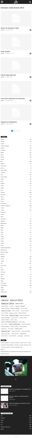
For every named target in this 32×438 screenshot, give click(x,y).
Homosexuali (3, 203)
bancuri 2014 (7, 303)
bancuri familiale (5, 326)
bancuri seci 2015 (5, 333)
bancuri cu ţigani (22, 321)
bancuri (4, 300)
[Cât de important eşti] (16, 65)
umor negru (20, 335)
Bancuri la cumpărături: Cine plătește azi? (20, 389)
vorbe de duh (26, 335)
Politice (2, 238)
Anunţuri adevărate (5, 145)
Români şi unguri (4, 252)
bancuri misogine (23, 326)
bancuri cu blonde (15, 308)
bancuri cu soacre (13, 319)
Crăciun (2, 179)
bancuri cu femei (4, 315)
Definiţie (2, 183)
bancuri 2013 (16, 300)
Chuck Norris (3, 165)
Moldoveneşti (3, 223)
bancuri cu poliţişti (5, 319)
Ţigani (2, 280)
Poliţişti (2, 241)
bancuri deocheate (14, 324)
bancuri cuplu (14, 315)
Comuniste (3, 172)
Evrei (2, 190)
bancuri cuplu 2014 (5, 317)
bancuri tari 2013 (4, 335)
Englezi (2, 188)
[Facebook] (16, 379)
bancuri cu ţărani (4, 324)
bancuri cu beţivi (5, 308)
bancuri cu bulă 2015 (25, 310)
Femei (2, 196)
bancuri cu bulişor (24, 308)
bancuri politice (11, 328)
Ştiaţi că (2, 274)
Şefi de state (3, 265)
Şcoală (2, 258)
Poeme (2, 236)
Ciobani (2, 168)
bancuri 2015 (19, 303)
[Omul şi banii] (16, 42)
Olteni (2, 232)
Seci (2, 263)
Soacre (2, 269)
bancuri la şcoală (14, 326)
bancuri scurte (18, 328)
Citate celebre (4, 170)
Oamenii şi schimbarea (9, 122)
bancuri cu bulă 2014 (16, 310)
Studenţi (2, 278)
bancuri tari (23, 333)
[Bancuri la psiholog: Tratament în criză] (4, 405)
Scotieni (2, 261)
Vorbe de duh (3, 292)
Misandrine (3, 219)
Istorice (2, 207)
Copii (2, 174)
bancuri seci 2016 (15, 333)
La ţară (2, 210)
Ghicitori (2, 199)
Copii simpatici (4, 176)
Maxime (2, 214)
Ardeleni (2, 148)
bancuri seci (5, 331)
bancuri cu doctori (22, 313)
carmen (2, 29)
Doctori (2, 185)
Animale (2, 141)
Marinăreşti (3, 212)
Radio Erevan (4, 249)
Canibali (2, 163)
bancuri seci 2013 (16, 331)
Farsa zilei (3, 194)
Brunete (2, 159)
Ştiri (1, 276)
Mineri (2, 216)
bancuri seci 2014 (26, 331)
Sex (1, 267)
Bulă (2, 161)
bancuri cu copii (13, 313)
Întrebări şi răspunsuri (5, 205)
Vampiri (2, 289)
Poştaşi (2, 243)
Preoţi (2, 245)
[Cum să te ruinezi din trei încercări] (16, 89)
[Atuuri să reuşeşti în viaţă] (16, 18)
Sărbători (3, 256)
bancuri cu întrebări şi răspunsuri (9, 321)
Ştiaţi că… (3, 349)
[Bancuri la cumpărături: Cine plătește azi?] (4, 391)
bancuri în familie (12, 335)
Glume (2, 201)
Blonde (2, 157)
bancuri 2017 (11, 306)
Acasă (2, 5)
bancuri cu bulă (5, 310)
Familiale (3, 192)
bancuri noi (4, 328)
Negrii (2, 227)
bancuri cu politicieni (23, 317)
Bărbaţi (2, 152)
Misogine (3, 221)
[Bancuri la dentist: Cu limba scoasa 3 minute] (4, 398)
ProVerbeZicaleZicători (5, 247)
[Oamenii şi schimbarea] (16, 112)
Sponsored (3, 272)
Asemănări (3, 150)
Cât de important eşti (8, 75)
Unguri (2, 287)
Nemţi (2, 230)
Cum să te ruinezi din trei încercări (13, 99)
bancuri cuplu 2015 (14, 317)
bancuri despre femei (26, 324)
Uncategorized (4, 285)
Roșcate (2, 254)
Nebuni (2, 225)
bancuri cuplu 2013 (24, 315)
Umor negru (3, 283)
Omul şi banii (5, 51)
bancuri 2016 (4, 306)
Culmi (2, 181)
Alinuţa (2, 139)
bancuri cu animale (20, 306)
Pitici (2, 234)
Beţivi (2, 154)
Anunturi (2, 143)
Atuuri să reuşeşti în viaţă (10, 28)
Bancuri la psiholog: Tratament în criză (19, 403)
